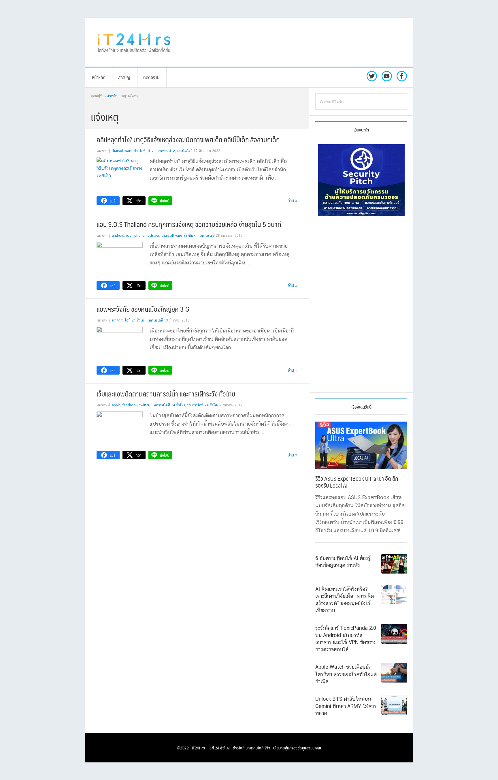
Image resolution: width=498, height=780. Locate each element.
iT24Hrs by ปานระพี (134, 42)
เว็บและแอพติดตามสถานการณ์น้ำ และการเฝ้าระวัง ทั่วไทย (166, 393)
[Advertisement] (296, 42)
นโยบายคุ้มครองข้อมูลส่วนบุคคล (297, 747)
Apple (116, 405)
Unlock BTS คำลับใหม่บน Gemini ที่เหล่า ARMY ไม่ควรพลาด (345, 706)
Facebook (129, 405)
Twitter (144, 405)
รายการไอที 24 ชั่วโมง (202, 405)
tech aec (153, 236)
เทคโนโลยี (185, 151)
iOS (128, 236)
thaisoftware (122, 151)
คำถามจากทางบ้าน (161, 151)
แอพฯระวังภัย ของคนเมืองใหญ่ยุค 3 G (143, 309)
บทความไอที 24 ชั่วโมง (129, 320)
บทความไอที (255, 747)
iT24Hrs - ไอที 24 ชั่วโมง (211, 747)
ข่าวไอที (140, 151)
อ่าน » (292, 200)
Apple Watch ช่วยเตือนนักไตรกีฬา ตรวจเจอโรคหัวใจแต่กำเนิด (346, 674)
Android (118, 236)
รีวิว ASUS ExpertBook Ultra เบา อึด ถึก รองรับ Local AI (356, 481)
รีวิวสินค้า (190, 236)
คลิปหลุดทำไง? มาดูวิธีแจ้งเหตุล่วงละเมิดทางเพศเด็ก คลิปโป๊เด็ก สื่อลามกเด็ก (188, 139)
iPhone (138, 236)
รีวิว (267, 747)
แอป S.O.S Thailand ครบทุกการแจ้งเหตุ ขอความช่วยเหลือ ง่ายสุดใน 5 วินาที (189, 224)
